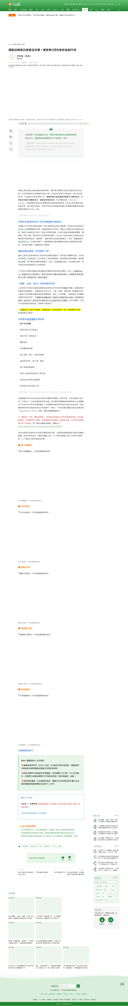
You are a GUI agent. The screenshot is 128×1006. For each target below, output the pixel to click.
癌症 (85, 9)
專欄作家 (84, 994)
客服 (44, 999)
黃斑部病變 (98, 900)
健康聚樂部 (52, 994)
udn (10, 44)
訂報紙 (80, 999)
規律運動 (31, 319)
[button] (118, 9)
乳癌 (40, 846)
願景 (103, 4)
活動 (108, 9)
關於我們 (86, 999)
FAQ (40, 999)
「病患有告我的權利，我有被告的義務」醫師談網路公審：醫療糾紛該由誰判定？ (46, 15)
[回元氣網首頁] (16, 4)
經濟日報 (75, 4)
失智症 (112, 890)
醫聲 (68, 9)
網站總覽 (93, 999)
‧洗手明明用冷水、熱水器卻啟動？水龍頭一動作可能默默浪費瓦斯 (47, 829)
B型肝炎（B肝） (100, 893)
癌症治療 (23, 229)
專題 (102, 9)
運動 (60, 846)
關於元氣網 (44, 994)
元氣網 (14, 44)
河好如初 (83, 4)
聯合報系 (74, 999)
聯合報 (68, 4)
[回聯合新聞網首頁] (10, 4)
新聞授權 (49, 999)
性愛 (91, 9)
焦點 (10, 9)
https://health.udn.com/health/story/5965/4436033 (40, 426)
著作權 (61, 999)
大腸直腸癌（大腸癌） (102, 886)
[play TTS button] (26, 123)
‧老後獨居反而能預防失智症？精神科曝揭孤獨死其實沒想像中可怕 (47, 832)
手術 (27, 258)
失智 (62, 9)
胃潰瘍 (110, 897)
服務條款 (55, 999)
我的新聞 (110, 4)
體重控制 (25, 241)
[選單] (119, 4)
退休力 (55, 9)
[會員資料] (116, 4)
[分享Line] (11, 137)
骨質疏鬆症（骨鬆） (101, 890)
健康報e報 (54, 986)
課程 (48, 9)
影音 (42, 9)
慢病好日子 (76, 9)
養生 (16, 9)
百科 (37, 9)
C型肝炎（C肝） (100, 897)
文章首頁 (77, 994)
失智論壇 (23, 9)
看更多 (117, 815)
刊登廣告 (34, 999)
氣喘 (106, 900)
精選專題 (59, 994)
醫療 (31, 9)
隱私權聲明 (67, 999)
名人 (96, 9)
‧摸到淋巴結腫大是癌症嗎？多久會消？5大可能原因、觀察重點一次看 (49, 835)
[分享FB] (11, 131)
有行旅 (97, 4)
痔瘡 (113, 886)
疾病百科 (65, 994)
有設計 (91, 4)
